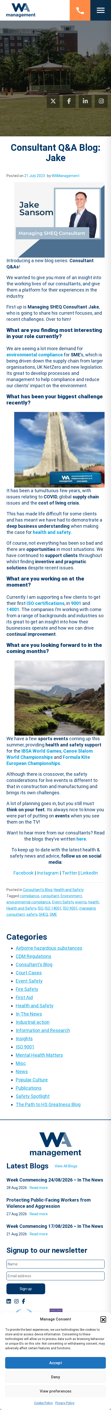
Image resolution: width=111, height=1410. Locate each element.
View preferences (55, 1391)
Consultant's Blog (37, 890)
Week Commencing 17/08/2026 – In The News (54, 1226)
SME (53, 914)
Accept (55, 1363)
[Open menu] (100, 10)
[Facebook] (69, 101)
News (22, 1071)
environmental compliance (28, 902)
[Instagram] (101, 101)
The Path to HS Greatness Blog (48, 1104)
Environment (71, 896)
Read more (39, 1188)
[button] (103, 1319)
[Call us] (80, 10)
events (81, 902)
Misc (21, 1063)
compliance (29, 896)
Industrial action (33, 1022)
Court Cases (29, 972)
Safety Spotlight (33, 1096)
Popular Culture (32, 1079)
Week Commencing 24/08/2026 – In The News (54, 1180)
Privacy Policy (64, 1403)
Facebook (23, 873)
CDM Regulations (33, 956)
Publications (29, 1088)
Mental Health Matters (39, 1055)
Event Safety (63, 902)
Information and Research (43, 1030)
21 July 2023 (34, 176)
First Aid (24, 997)
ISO (40, 908)
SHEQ (43, 914)
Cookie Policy (43, 1403)
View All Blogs (66, 1166)
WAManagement (66, 176)
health (93, 902)
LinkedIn (89, 873)
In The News (29, 1014)
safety (31, 914)
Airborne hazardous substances (49, 948)
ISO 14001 (53, 908)
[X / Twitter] (53, 101)
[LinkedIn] (85, 101)
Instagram (48, 873)
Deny (55, 1377)
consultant (50, 896)
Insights (24, 1038)
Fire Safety (27, 989)
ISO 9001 (70, 908)
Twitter (69, 873)
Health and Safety (69, 890)
